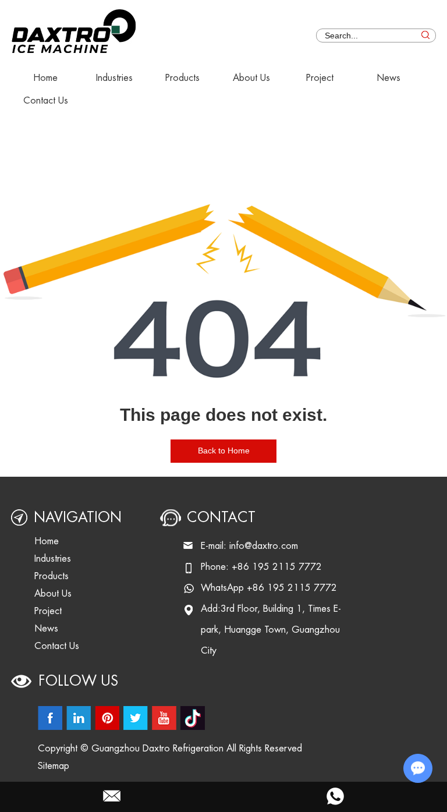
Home (45, 78)
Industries (114, 78)
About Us (251, 78)
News (388, 78)
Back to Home (224, 450)
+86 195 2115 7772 (292, 588)
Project (320, 78)
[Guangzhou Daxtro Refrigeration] (74, 27)
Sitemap (53, 766)
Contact (221, 517)
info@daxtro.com (263, 546)
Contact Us (45, 100)
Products (182, 78)
